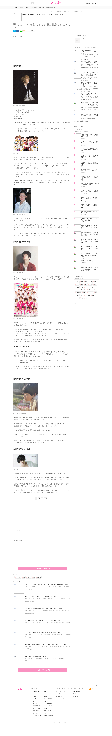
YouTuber (87, 295)
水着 (78, 295)
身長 (78, 281)
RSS (92, 688)
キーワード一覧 (76, 691)
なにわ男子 (18, 577)
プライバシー (76, 696)
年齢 (78, 298)
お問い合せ (60, 694)
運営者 (74, 694)
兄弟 (85, 289)
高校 (82, 281)
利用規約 (60, 696)
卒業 (86, 298)
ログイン (94, 3)
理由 (96, 292)
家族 (82, 284)
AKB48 (84, 292)
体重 (91, 281)
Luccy (26, 589)
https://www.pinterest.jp (21, 105)
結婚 (86, 281)
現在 (86, 287)
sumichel (26, 637)
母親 (94, 289)
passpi (82, 80)
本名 (82, 295)
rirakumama (27, 613)
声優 (95, 281)
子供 (93, 295)
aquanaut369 (27, 601)
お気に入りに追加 (29, 30)
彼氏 (78, 287)
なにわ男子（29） (60, 11)
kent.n (26, 660)
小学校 (91, 287)
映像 (24, 577)
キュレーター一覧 (62, 691)
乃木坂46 (90, 292)
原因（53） (53, 11)
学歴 (91, 284)
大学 (78, 284)
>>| (46, 498)
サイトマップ (61, 698)
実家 (82, 287)
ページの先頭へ (92, 685)
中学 (86, 284)
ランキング (79, 289)
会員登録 (88, 3)
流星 (34, 577)
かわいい (79, 292)
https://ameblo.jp (20, 153)
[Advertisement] (28, 48)
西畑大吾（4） (67, 11)
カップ (95, 284)
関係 (82, 298)
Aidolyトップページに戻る (43, 568)
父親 (89, 289)
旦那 (91, 298)
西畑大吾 (39, 577)
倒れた (29, 577)
